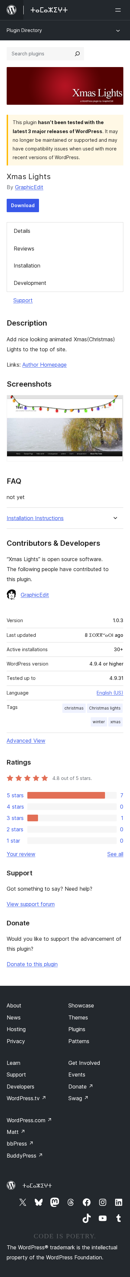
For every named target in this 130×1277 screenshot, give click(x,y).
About (14, 1005)
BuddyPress (25, 1155)
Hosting (16, 1029)
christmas (74, 708)
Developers (20, 1086)
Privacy (16, 1041)
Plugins (76, 1029)
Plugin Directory (24, 30)
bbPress (20, 1143)
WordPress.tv (26, 1098)
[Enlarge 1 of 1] (114, 404)
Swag (78, 1098)
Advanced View (26, 740)
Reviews (24, 248)
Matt (16, 1132)
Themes (78, 1017)
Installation (27, 265)
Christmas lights (105, 708)
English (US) (110, 693)
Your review (21, 854)
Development (30, 283)
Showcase (81, 1005)
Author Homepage (44, 364)
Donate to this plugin (32, 964)
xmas (115, 721)
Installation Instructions (35, 518)
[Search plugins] (77, 53)
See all (115, 854)
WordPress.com (29, 1120)
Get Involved (84, 1062)
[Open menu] (119, 10)
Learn (13, 1062)
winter (99, 721)
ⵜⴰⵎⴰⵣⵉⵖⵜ (37, 1185)
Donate (80, 1086)
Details (22, 231)
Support (23, 300)
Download (23, 205)
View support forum (31, 904)
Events (76, 1074)
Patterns (78, 1041)
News (14, 1017)
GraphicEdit (29, 187)
